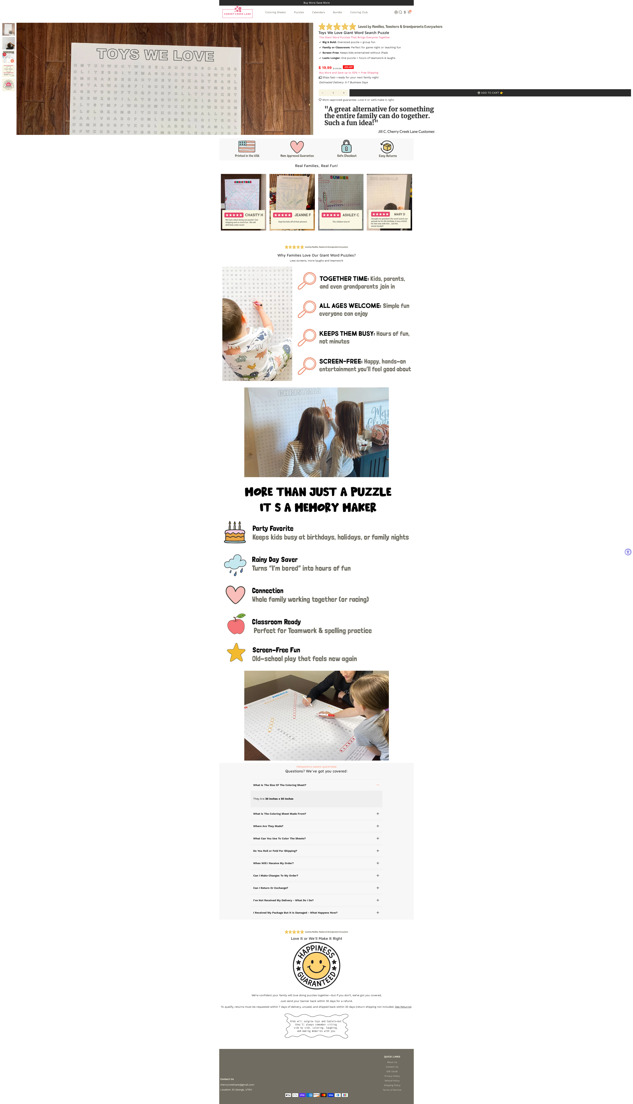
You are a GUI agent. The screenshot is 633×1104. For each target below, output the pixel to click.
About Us (392, 1062)
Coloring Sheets (275, 12)
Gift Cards (392, 1071)
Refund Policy (392, 1080)
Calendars (318, 12)
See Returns (402, 1006)
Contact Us (392, 1066)
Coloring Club (359, 12)
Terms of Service (392, 1090)
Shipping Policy (392, 1085)
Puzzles (299, 12)
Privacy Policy (392, 1076)
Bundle (337, 12)
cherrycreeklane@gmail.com (237, 1084)
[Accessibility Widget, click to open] (628, 552)
